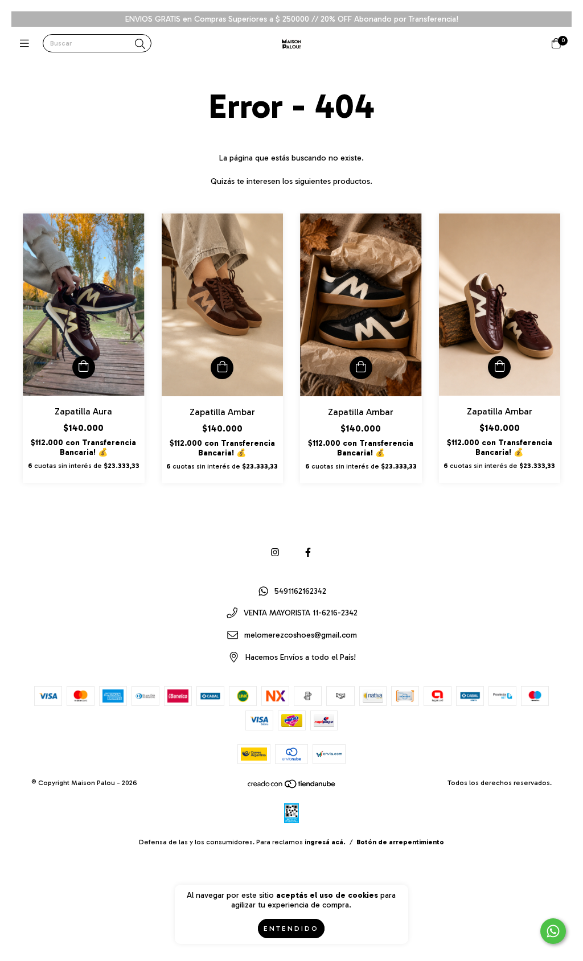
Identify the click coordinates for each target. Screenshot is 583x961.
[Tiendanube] (292, 787)
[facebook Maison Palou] (308, 552)
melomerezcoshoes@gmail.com (300, 635)
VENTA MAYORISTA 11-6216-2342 (301, 613)
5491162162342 (300, 591)
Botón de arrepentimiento (400, 842)
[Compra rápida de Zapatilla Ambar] (222, 367)
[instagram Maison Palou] (275, 552)
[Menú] (27, 44)
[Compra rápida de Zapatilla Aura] (83, 367)
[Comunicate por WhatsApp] (553, 931)
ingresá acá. (325, 842)
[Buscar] (140, 44)
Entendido (291, 929)
